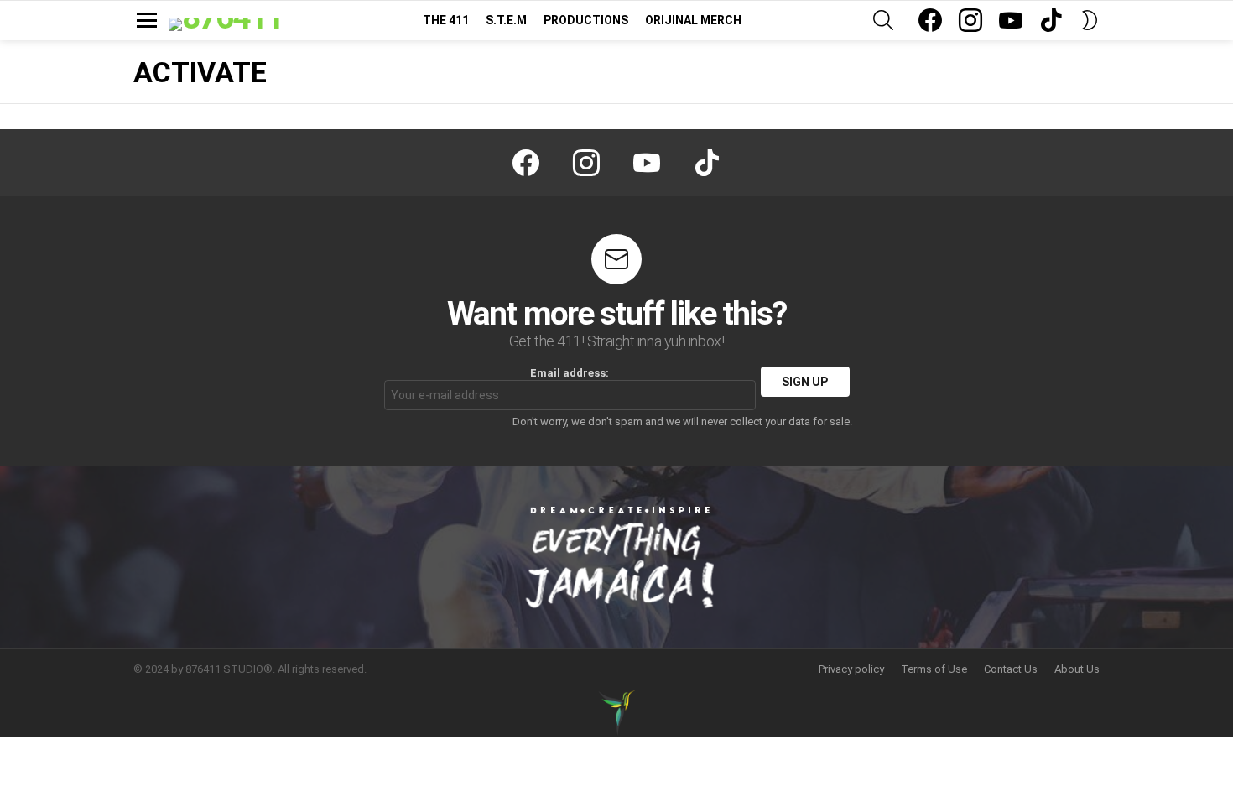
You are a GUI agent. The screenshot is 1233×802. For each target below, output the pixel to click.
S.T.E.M (506, 20)
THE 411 (446, 20)
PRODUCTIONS (586, 20)
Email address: (569, 373)
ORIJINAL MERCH (693, 20)
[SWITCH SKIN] (1090, 20)
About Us (1077, 669)
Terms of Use (934, 669)
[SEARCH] (883, 20)
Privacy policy (851, 669)
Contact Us (1011, 669)
